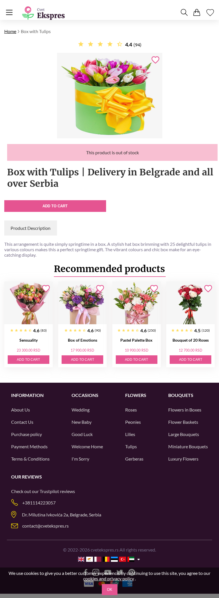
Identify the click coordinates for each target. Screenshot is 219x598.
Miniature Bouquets (188, 446)
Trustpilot (49, 491)
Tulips (131, 446)
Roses (131, 409)
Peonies (133, 422)
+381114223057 (39, 502)
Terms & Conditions (30, 458)
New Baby (82, 422)
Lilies (130, 434)
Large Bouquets (183, 434)
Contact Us (22, 422)
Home (10, 31)
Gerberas (134, 458)
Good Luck (82, 434)
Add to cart (55, 206)
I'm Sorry (80, 458)
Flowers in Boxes (184, 409)
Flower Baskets (183, 422)
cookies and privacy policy (108, 578)
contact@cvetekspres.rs (45, 525)
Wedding (81, 409)
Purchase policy (26, 434)
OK (109, 589)
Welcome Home (87, 446)
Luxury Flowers (183, 458)
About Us (20, 409)
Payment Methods (29, 446)
